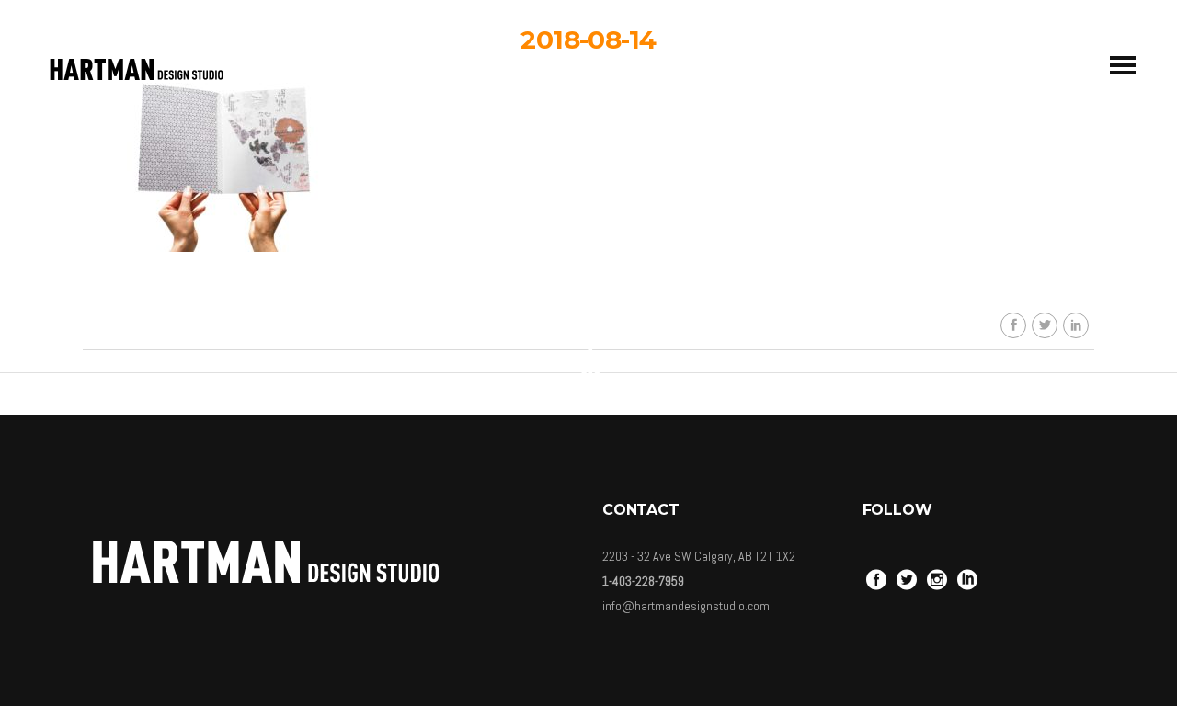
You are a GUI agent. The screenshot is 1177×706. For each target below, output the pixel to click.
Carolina (602, 200)
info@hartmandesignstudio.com (686, 606)
